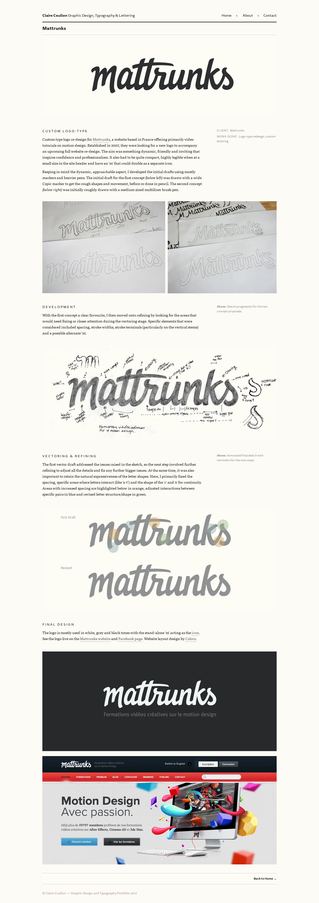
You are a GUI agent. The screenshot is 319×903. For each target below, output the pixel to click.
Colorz (190, 638)
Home (227, 15)
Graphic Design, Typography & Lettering (88, 15)
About (248, 15)
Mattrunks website (95, 638)
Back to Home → (265, 878)
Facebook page (130, 638)
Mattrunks (101, 139)
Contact (270, 15)
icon (195, 632)
